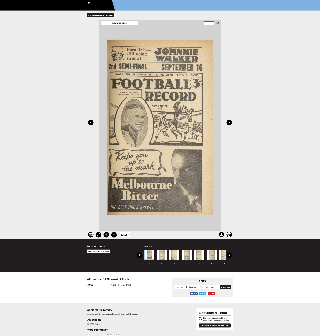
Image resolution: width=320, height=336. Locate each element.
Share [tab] (202, 280)
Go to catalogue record (100, 15)
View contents (119, 23)
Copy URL (225, 287)
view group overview (98, 251)
